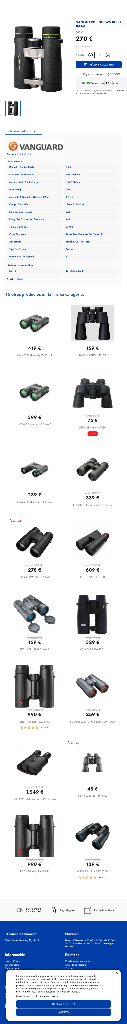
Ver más (102, 93)
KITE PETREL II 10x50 (92, 577)
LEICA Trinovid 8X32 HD (34, 871)
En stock (11, 154)
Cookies (69, 968)
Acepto (63, 1012)
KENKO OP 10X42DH (92, 649)
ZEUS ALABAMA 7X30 (92, 428)
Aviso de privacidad (75, 964)
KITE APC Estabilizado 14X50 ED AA (34, 799)
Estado (10, 279)
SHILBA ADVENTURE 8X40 (93, 796)
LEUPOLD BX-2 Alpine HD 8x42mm (92, 505)
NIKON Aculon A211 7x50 (92, 871)
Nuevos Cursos (12, 961)
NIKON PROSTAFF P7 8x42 (34, 577)
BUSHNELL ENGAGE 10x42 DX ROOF (92, 722)
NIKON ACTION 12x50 (92, 355)
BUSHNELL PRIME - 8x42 (34, 649)
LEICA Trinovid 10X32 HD (34, 722)
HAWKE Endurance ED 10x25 (34, 502)
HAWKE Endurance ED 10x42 (34, 355)
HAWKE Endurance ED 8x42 (34, 424)
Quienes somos (12, 964)
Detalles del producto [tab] (24, 131)
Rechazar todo (63, 1004)
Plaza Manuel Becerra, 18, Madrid (22, 940)
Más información (25, 996)
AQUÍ (66, 985)
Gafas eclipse (12, 968)
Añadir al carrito (98, 64)
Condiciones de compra (77, 961)
